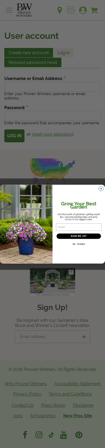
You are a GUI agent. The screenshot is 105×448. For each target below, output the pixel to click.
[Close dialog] (101, 188)
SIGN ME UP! (79, 236)
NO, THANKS (79, 244)
